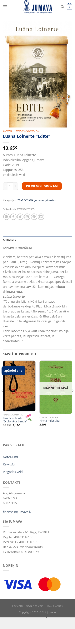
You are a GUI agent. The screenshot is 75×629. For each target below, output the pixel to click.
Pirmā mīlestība (49, 420)
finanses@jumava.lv (17, 512)
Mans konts (55, 606)
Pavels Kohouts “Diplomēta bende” (15, 419)
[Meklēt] (62, 6)
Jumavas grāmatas (27, 130)
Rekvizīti (9, 464)
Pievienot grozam (42, 186)
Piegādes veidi (13, 472)
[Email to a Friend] (27, 217)
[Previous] (3, 398)
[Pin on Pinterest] (34, 217)
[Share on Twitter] (20, 217)
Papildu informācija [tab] (17, 247)
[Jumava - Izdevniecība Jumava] (37, 7)
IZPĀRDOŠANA (25, 200)
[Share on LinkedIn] (41, 217)
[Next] (72, 398)
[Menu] (5, 6)
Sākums (7, 130)
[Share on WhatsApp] (6, 217)
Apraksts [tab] (9, 239)
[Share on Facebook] (13, 217)
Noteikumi (10, 457)
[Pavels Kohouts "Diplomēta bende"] (19, 386)
